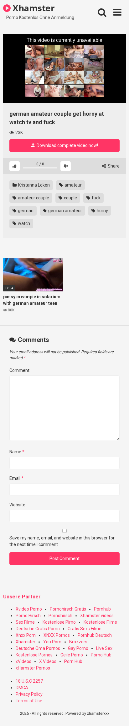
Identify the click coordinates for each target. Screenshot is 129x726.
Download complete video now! (67, 145)
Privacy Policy (29, 694)
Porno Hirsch (28, 615)
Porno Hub (101, 654)
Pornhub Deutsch (95, 635)
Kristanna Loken (33, 185)
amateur (73, 185)
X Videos (47, 661)
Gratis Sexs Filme (84, 628)
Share (113, 165)
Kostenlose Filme (100, 622)
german (25, 210)
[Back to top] (117, 713)
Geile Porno (71, 654)
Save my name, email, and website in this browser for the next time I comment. (62, 541)
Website (17, 504)
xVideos (23, 661)
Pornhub (102, 609)
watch (23, 223)
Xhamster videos (97, 615)
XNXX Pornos (57, 635)
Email (16, 478)
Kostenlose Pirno (59, 622)
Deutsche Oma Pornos (38, 648)
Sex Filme (25, 622)
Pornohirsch (60, 615)
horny (102, 210)
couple (70, 197)
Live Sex (104, 648)
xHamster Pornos (33, 667)
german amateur (64, 210)
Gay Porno (78, 648)
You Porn (52, 641)
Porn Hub (73, 661)
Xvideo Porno (29, 609)
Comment (19, 370)
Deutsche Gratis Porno (38, 628)
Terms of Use (29, 700)
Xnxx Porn (26, 635)
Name (16, 451)
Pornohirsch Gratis (68, 609)
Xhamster (33, 8)
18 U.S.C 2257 (29, 681)
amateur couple (33, 197)
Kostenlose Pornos (34, 654)
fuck (96, 197)
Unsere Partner (22, 597)
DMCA (22, 687)
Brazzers (78, 641)
